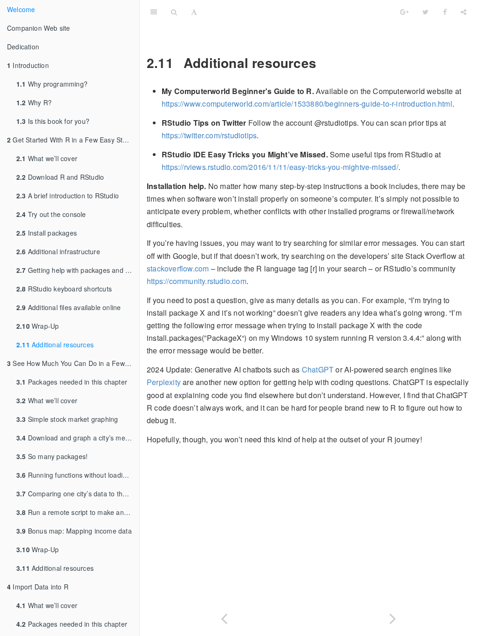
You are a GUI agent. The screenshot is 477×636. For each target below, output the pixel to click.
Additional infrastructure (58, 251)
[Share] (463, 11)
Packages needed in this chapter (71, 381)
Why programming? (52, 83)
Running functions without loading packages (77, 475)
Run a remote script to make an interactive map (77, 512)
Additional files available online (68, 307)
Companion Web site (38, 28)
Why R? (34, 102)
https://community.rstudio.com (196, 281)
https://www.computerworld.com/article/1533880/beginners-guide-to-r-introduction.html (307, 103)
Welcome (21, 9)
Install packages (46, 232)
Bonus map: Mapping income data (74, 530)
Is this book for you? (52, 121)
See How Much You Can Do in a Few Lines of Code (73, 363)
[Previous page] (224, 616)
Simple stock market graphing (67, 419)
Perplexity (164, 382)
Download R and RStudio (60, 177)
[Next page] (392, 616)
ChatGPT (318, 369)
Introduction (28, 65)
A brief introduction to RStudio (67, 195)
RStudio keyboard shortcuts (64, 288)
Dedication (23, 46)
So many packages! (52, 456)
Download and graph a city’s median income (77, 437)
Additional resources (55, 344)
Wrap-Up (37, 326)
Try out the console (51, 214)
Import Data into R (37, 586)
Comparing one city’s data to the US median (77, 493)
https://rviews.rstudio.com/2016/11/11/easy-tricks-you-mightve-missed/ (280, 167)
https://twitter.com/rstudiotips (209, 135)
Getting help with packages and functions (77, 270)
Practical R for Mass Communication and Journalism (324, 11)
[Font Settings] (194, 11)
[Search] (174, 11)
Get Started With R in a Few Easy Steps (70, 139)
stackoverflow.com (178, 268)
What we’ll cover (46, 158)
